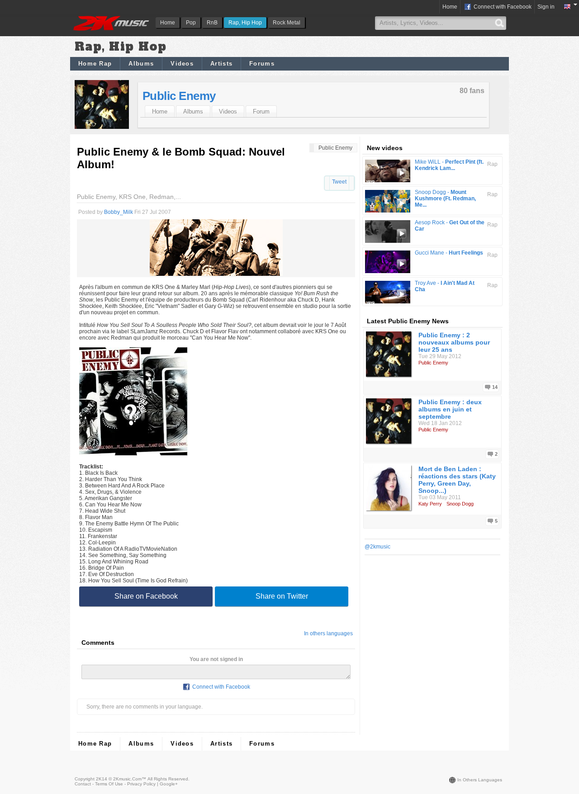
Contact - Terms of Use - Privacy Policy (115, 783)
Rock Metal (286, 22)
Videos (182, 63)
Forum (261, 111)
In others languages (328, 633)
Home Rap (95, 63)
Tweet (339, 182)
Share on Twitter (282, 596)
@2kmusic (377, 547)
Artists (221, 63)
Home (167, 22)
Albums (141, 63)
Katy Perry (430, 503)
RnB (212, 22)
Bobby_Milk (118, 212)
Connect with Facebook (502, 7)
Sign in (546, 7)
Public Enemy (179, 96)
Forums (262, 63)
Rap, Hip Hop (245, 22)
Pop (191, 22)
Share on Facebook (146, 596)
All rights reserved (167, 778)
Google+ (169, 783)
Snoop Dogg (460, 503)
